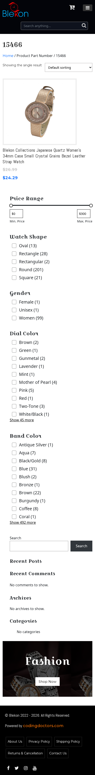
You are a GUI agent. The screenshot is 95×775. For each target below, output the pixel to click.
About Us (15, 742)
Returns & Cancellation (25, 753)
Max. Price (84, 221)
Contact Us (57, 753)
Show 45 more (22, 420)
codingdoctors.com (43, 725)
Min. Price (17, 221)
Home (8, 56)
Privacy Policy (39, 742)
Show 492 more (23, 522)
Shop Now (47, 681)
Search (15, 538)
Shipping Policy (68, 742)
